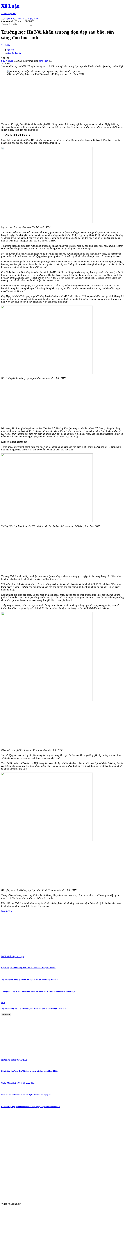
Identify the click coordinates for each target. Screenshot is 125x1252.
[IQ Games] (2, 19)
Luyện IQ (9, 18)
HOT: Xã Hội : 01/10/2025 (14, 1060)
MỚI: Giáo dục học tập (12, 956)
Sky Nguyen (7, 61)
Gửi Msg (6, 1014)
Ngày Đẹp (32, 18)
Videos (20, 18)
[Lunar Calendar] (26, 19)
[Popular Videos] (15, 19)
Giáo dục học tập (14, 53)
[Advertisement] (62, 99)
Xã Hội (10, 50)
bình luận (44, 61)
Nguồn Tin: (6, 911)
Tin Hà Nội (5, 45)
